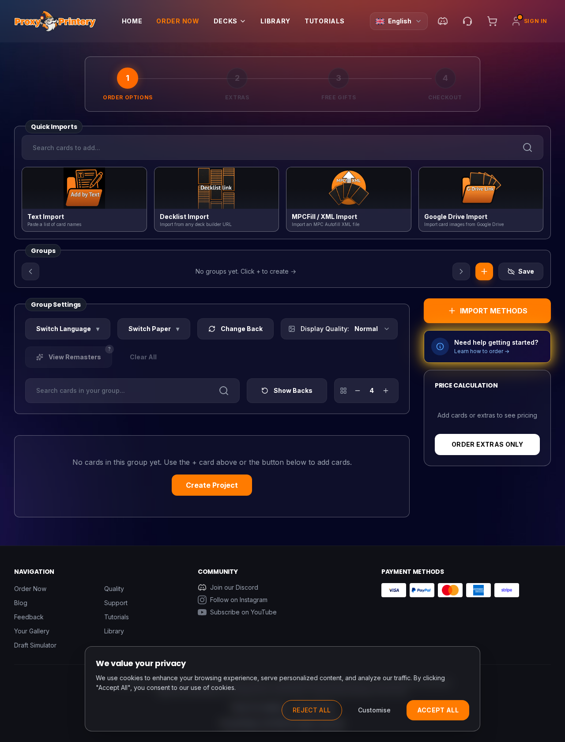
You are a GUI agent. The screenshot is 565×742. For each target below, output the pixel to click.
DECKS (226, 21)
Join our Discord (234, 587)
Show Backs (293, 390)
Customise (374, 710)
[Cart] (492, 21)
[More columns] (386, 391)
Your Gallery (31, 631)
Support (116, 602)
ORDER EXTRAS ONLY (487, 444)
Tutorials (116, 617)
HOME (132, 21)
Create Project (212, 485)
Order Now (30, 588)
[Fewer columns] (357, 391)
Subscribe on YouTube (243, 612)
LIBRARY (275, 21)
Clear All (143, 357)
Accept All (438, 710)
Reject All (312, 710)
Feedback (29, 617)
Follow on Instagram (238, 599)
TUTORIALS (324, 21)
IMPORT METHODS (493, 310)
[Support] (467, 21)
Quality (114, 588)
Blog (20, 602)
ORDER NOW (177, 21)
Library (114, 631)
